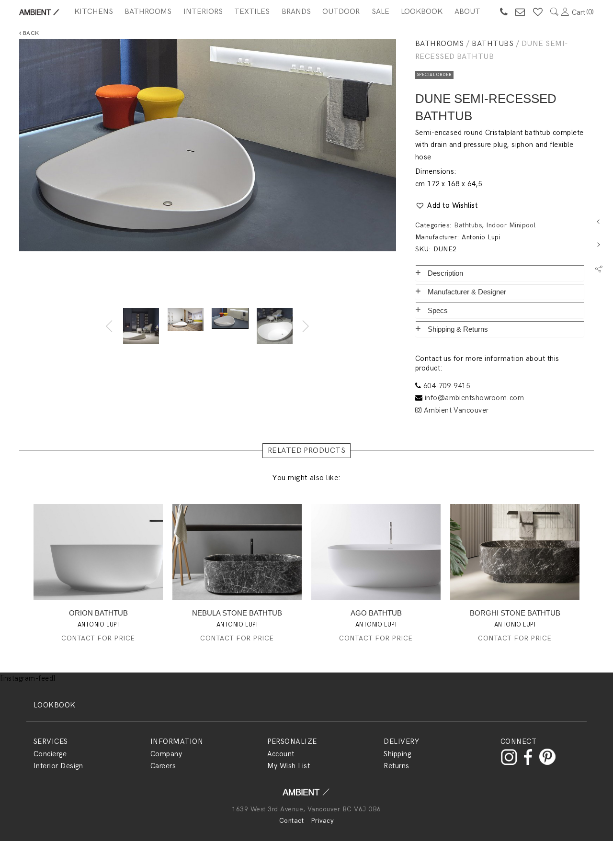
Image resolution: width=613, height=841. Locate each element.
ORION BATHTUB (98, 613)
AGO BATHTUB (376, 613)
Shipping (397, 754)
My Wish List (288, 766)
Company (166, 754)
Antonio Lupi (481, 237)
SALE (380, 11)
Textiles (252, 11)
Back (30, 33)
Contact (291, 821)
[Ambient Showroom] (306, 795)
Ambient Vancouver (455, 410)
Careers (163, 766)
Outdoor (341, 11)
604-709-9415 (446, 385)
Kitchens (93, 11)
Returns (396, 766)
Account (281, 754)
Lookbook (422, 11)
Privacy (322, 821)
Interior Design (58, 766)
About (467, 11)
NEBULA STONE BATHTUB (237, 613)
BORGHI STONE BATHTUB (515, 613)
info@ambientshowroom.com (474, 397)
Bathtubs (492, 43)
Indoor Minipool (510, 225)
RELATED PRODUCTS (307, 450)
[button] (446, 206)
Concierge (50, 754)
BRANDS (296, 11)
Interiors (203, 11)
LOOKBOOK (55, 705)
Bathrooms (148, 11)
